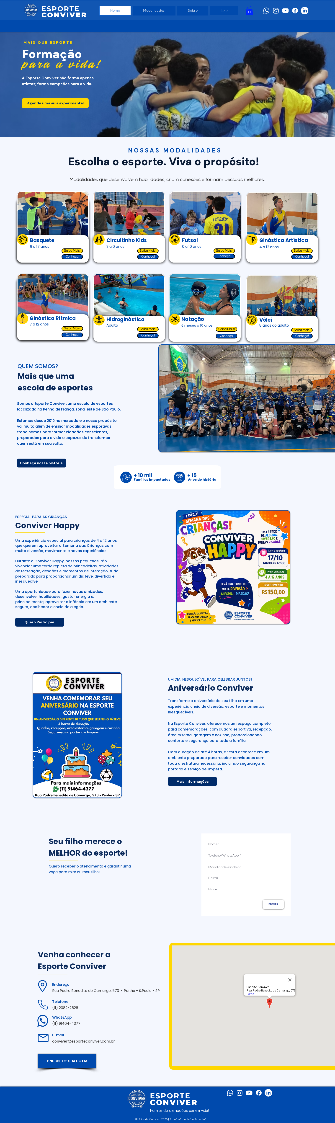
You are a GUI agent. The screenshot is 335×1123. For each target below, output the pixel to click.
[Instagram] (276, 10)
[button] (249, 10)
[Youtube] (285, 10)
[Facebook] (295, 10)
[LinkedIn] (304, 10)
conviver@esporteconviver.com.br (83, 1041)
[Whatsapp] (266, 10)
